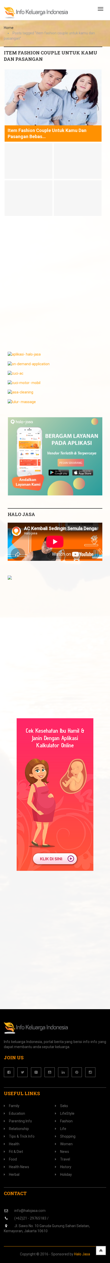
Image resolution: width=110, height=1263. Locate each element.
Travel (65, 1159)
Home (9, 28)
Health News (19, 1167)
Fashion (66, 1121)
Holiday (66, 1174)
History (65, 1167)
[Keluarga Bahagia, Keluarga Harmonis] (36, 13)
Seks (64, 1106)
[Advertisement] (55, 286)
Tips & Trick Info (22, 1136)
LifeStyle (67, 1113)
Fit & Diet (16, 1152)
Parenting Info (20, 1121)
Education (17, 1113)
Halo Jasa (82, 1254)
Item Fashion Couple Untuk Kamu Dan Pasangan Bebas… (47, 133)
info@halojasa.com (30, 1211)
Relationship (19, 1129)
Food (13, 1159)
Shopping (67, 1136)
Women (66, 1144)
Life (63, 1129)
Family (14, 1106)
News (64, 1152)
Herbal (14, 1174)
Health (14, 1144)
